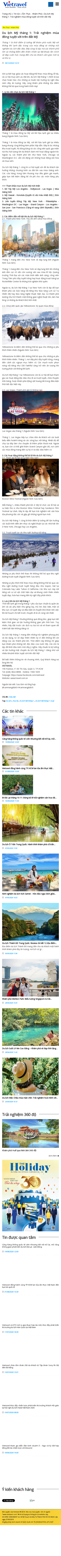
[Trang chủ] (15, 5)
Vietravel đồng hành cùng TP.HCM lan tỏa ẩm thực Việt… (28, 768)
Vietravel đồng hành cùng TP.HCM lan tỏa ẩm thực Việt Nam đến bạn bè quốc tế (30, 1286)
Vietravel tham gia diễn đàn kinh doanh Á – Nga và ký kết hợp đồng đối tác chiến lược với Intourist (30, 1447)
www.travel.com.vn (19, 678)
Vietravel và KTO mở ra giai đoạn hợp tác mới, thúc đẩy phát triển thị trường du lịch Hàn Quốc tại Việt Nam (30, 1326)
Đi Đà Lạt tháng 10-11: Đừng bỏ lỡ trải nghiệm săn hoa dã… (29, 797)
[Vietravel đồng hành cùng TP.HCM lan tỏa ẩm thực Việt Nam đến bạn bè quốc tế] (17, 756)
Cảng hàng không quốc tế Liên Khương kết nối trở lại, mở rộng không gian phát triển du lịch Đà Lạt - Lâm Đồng (30, 1245)
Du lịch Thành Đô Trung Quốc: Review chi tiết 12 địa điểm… (29, 943)
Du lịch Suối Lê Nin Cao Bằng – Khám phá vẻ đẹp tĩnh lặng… (30, 1048)
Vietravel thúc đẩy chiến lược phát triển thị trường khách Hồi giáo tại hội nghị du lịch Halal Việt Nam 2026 (30, 1406)
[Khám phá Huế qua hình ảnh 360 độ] (29, 1138)
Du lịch (5, 167)
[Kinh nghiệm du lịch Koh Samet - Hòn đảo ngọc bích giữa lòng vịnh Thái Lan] (30, 872)
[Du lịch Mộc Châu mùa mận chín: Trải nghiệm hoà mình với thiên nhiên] (30, 1076)
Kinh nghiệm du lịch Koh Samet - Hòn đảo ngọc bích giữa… (29, 893)
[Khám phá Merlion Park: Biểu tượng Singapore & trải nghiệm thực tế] (30, 978)
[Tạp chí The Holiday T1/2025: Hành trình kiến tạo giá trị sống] (30, 1195)
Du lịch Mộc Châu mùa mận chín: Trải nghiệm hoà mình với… (30, 1097)
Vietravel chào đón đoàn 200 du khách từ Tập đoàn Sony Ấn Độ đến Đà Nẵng (30, 1366)
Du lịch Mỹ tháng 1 (26, 701)
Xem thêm (53, 1156)
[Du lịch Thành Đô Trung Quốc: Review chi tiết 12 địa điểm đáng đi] (30, 922)
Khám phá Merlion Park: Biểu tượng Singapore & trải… (27, 998)
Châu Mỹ (12, 697)
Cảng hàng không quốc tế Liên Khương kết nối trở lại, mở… (29, 738)
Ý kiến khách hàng (18, 1489)
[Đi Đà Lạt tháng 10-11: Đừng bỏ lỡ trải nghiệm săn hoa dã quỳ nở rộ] (17, 786)
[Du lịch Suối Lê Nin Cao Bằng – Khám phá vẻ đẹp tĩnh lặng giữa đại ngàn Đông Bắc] (30, 1027)
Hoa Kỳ (15, 701)
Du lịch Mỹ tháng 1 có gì (44, 701)
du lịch (34, 76)
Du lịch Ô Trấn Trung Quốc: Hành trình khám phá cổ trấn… (28, 844)
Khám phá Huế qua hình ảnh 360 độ (19, 1150)
